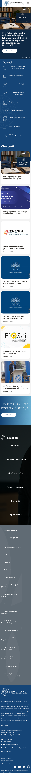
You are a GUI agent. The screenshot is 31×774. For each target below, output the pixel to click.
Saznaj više (5, 216)
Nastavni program (15, 487)
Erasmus (15, 501)
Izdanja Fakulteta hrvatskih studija (8, 658)
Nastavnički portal (9, 570)
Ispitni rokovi (15, 515)
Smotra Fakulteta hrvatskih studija (8, 648)
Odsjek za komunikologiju (16, 84)
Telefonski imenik (6, 756)
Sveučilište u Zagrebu (10, 630)
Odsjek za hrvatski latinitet (17, 117)
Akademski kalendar (10, 530)
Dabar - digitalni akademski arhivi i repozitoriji (10, 675)
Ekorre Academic (13, 772)
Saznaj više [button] (9, 51)
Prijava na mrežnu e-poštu (12, 547)
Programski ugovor (9, 577)
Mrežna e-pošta (15, 473)
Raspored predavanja (15, 459)
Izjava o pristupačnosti (7, 763)
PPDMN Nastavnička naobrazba (9, 612)
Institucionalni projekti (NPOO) (9, 586)
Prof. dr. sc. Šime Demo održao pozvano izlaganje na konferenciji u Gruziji (14, 388)
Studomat (15, 445)
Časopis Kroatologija (10, 666)
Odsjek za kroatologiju (16, 75)
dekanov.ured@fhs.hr (12, 744)
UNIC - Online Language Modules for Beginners (10, 622)
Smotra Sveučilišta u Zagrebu (9, 639)
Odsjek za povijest (14, 126)
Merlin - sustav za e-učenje (9, 595)
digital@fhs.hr (23, 748)
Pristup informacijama (7, 760)
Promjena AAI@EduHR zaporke (9, 539)
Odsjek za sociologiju (17, 110)
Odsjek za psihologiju (15, 135)
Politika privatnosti (6, 758)
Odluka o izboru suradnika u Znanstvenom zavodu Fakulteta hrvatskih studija (15, 283)
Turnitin (6, 604)
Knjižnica (6, 562)
